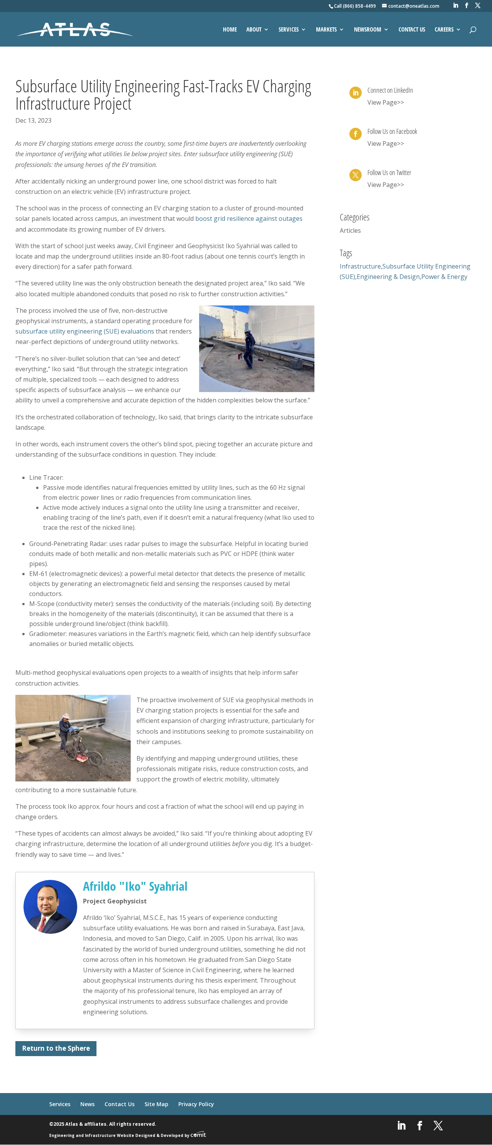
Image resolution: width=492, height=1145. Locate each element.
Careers (444, 30)
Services (289, 30)
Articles (350, 230)
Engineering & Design (388, 276)
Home (230, 30)
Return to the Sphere (56, 1048)
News (87, 1104)
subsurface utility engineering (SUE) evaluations (84, 331)
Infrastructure (360, 266)
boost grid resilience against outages (249, 218)
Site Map (156, 1104)
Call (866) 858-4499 (355, 6)
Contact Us (412, 30)
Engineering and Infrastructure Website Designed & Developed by (120, 1135)
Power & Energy (444, 276)
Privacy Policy (196, 1104)
